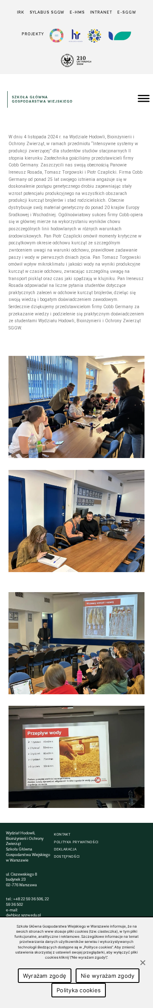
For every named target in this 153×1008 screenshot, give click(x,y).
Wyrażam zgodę (44, 975)
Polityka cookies (79, 990)
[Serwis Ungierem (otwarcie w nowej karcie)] (119, 36)
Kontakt (62, 834)
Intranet (101, 12)
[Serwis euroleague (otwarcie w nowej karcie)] (94, 36)
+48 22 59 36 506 (28, 898)
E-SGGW (126, 12)
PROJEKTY (33, 34)
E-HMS (77, 12)
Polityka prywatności (76, 842)
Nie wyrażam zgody (107, 975)
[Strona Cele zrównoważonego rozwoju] (56, 36)
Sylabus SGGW (47, 12)
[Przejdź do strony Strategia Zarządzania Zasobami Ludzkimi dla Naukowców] (75, 36)
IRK (20, 12)
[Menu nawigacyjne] (143, 99)
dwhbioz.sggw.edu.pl (23, 915)
